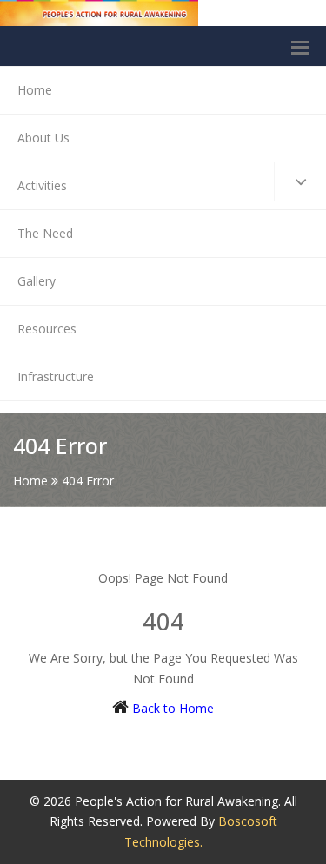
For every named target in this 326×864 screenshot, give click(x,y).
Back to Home (173, 708)
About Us (43, 137)
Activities (42, 185)
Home (34, 90)
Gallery (36, 281)
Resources (47, 328)
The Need (45, 233)
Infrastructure (55, 376)
